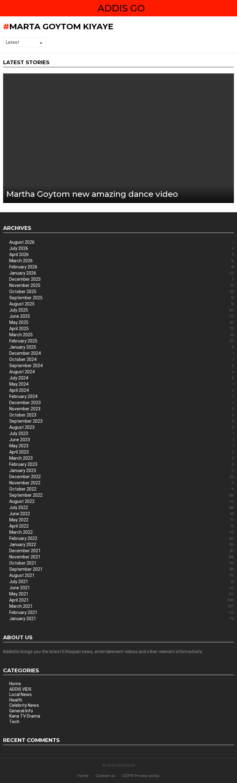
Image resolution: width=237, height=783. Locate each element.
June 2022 (121, 513)
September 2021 (121, 569)
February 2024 (121, 396)
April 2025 (121, 328)
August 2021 (121, 575)
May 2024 (121, 384)
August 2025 (121, 303)
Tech (14, 721)
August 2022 (121, 501)
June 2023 (121, 439)
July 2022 (121, 507)
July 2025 (121, 310)
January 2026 (121, 273)
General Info (21, 710)
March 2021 (121, 606)
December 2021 (121, 550)
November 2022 (121, 482)
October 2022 (121, 489)
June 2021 (121, 587)
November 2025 (121, 285)
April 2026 (121, 254)
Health (15, 700)
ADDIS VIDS (20, 689)
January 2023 (121, 470)
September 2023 (121, 421)
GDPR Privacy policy (141, 775)
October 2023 (121, 414)
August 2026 (121, 242)
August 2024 (121, 371)
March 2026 (121, 260)
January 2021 (121, 618)
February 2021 (121, 612)
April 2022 (121, 526)
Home (15, 683)
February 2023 (121, 464)
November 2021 (121, 556)
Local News (20, 694)
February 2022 (121, 538)
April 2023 (121, 452)
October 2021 (121, 563)
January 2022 (121, 544)
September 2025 (121, 297)
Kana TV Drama (24, 716)
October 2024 (121, 359)
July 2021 (121, 581)
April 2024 (121, 390)
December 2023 (121, 402)
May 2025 (121, 322)
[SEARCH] (231, 8)
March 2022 (121, 532)
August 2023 (121, 427)
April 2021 (121, 600)
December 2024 (121, 353)
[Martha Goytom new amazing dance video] (118, 138)
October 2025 (121, 291)
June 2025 (121, 316)
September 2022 (121, 495)
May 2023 (121, 445)
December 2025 (121, 279)
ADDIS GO (121, 8)
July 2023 (121, 433)
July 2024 (121, 377)
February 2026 (121, 266)
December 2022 (121, 476)
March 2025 (121, 334)
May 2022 (121, 519)
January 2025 (121, 347)
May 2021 (121, 593)
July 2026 (121, 248)
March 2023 (121, 458)
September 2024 (121, 365)
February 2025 (121, 340)
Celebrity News (24, 705)
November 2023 (121, 408)
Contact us (105, 775)
